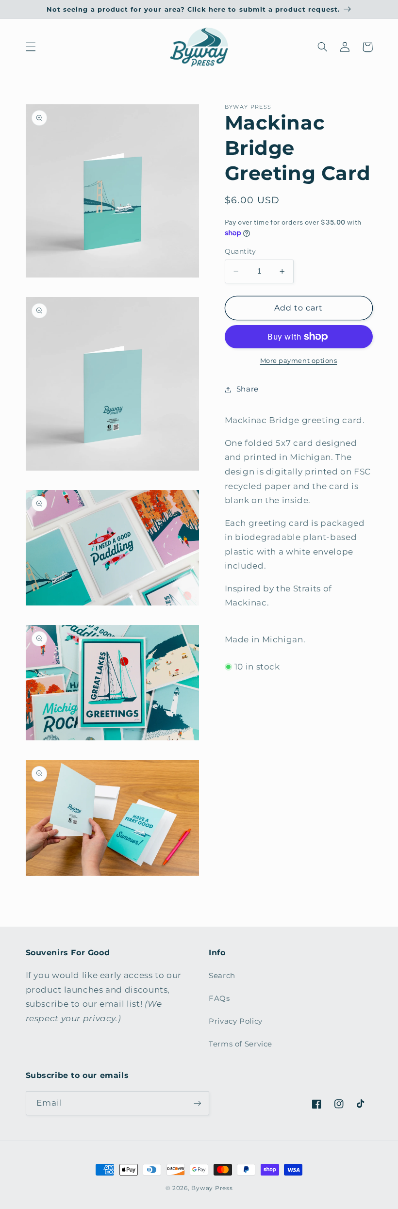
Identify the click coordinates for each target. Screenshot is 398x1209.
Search (222, 975)
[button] (30, 47)
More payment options (298, 360)
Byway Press (211, 1188)
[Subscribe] (197, 1103)
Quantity (240, 251)
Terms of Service (240, 1044)
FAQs (219, 998)
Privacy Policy (236, 1021)
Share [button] (247, 389)
